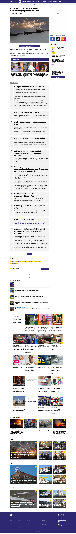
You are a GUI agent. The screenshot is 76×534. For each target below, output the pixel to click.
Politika (55, 442)
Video (36, 519)
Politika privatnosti (45, 523)
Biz (10, 521)
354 (13, 295)
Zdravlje (20, 519)
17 (13, 301)
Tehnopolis (29, 520)
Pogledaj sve (58, 77)
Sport (11, 520)
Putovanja (20, 520)
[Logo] (11, 1)
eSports (28, 519)
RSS (42, 525)
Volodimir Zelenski (14, 263)
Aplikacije (44, 524)
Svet (25, 428)
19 (13, 289)
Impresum (43, 520)
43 (13, 307)
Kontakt (43, 527)
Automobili (29, 521)
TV (35, 520)
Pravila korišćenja (45, 521)
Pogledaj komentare (35, 268)
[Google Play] (62, 521)
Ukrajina (31, 261)
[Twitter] (58, 39)
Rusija (12, 261)
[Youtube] (65, 515)
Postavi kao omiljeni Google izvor (26, 46)
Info (11, 519)
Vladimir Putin (37, 261)
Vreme (36, 523)
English (36, 521)
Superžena (20, 523)
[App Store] (62, 525)
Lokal (28, 523)
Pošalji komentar (45, 268)
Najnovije (16, 1)
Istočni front (25, 261)
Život (11, 523)
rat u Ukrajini (18, 261)
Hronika (41, 493)
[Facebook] (52, 39)
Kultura (20, 521)
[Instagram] (63, 39)
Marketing (44, 519)
